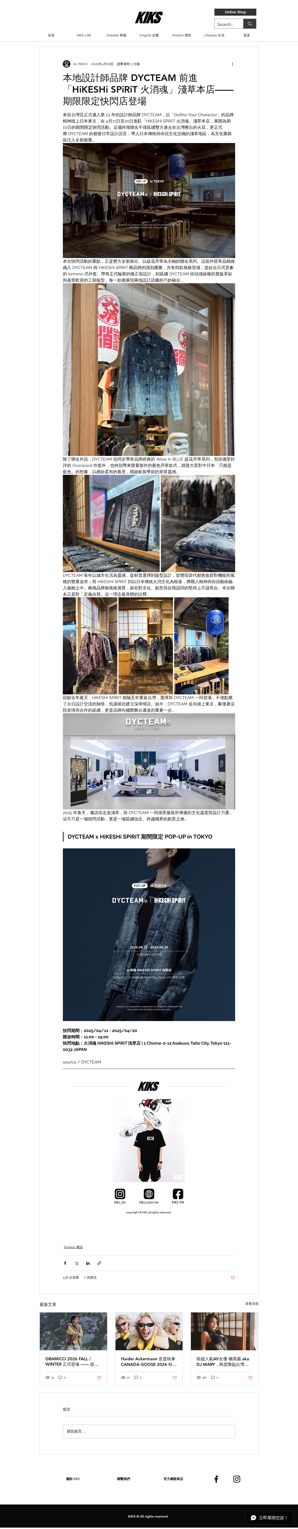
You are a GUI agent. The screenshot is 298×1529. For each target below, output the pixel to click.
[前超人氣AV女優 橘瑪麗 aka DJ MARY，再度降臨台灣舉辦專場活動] (224, 1331)
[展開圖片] (111, 523)
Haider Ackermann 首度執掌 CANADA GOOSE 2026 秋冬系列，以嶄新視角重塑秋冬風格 (149, 1361)
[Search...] (249, 23)
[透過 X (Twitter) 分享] (76, 1263)
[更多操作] (232, 64)
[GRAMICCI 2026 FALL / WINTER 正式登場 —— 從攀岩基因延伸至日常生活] (73, 1331)
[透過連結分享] (99, 1263)
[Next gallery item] (229, 523)
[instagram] (236, 1479)
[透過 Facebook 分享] (65, 1263)
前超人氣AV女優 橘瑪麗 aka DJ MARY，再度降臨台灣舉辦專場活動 (222, 1361)
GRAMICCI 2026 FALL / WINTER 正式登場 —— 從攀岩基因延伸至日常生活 (71, 1361)
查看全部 (251, 1303)
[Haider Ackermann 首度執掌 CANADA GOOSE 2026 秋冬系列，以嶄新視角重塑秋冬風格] (149, 1331)
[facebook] (216, 1479)
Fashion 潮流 (73, 1247)
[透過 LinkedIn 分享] (88, 1263)
